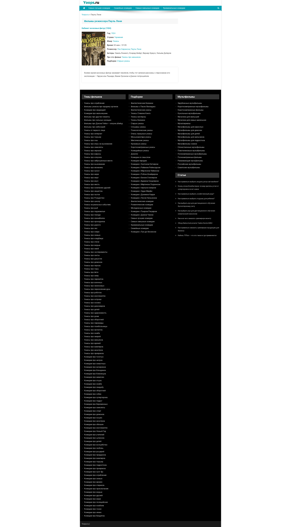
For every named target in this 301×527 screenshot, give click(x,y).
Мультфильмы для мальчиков (191, 137)
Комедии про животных (94, 363)
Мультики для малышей (188, 117)
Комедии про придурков (95, 455)
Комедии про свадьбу (94, 387)
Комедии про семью (93, 478)
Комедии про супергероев (96, 397)
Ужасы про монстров (93, 350)
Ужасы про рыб (91, 208)
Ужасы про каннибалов (94, 218)
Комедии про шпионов (94, 438)
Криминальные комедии (174, 8)
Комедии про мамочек (94, 377)
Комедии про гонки (92, 509)
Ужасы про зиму (91, 276)
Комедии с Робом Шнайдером (144, 174)
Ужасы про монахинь (93, 167)
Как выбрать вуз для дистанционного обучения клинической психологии (196, 212)
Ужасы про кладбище (93, 238)
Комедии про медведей (94, 110)
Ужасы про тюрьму (92, 137)
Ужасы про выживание (94, 164)
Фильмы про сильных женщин (97, 120)
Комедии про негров (93, 360)
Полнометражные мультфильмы (192, 154)
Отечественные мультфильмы (191, 147)
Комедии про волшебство (95, 445)
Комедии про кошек (93, 418)
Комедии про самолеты (94, 407)
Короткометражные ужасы (143, 147)
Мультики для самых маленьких (192, 120)
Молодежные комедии (141, 208)
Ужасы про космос (92, 303)
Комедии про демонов (94, 414)
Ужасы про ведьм (92, 245)
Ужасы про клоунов (93, 157)
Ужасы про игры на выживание (98, 144)
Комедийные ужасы (140, 150)
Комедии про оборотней (95, 390)
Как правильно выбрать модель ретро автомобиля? (198, 182)
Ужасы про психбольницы (95, 326)
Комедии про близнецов (95, 374)
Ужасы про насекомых (94, 286)
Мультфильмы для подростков (191, 140)
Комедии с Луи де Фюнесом (143, 232)
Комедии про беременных (96, 404)
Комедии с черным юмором (143, 188)
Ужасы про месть (92, 184)
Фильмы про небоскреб (94, 127)
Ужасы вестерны (138, 117)
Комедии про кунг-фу (93, 472)
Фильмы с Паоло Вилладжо (143, 106)
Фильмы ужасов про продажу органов (101, 106)
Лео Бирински (123, 49)
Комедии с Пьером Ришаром (144, 211)
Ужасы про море (91, 174)
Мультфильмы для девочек (190, 130)
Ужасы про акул (91, 181)
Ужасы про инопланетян (94, 296)
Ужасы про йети (91, 272)
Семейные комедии (123, 8)
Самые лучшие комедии (99, 8)
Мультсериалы (184, 123)
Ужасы (116, 41)
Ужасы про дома (91, 316)
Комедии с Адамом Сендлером (145, 181)
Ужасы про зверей (92, 336)
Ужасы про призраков (94, 353)
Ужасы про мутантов (93, 330)
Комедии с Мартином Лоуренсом (145, 184)
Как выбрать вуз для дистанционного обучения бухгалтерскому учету (196, 204)
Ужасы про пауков (92, 265)
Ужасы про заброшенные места (98, 161)
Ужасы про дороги (92, 225)
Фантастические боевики (142, 103)
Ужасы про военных (93, 282)
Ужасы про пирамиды (94, 323)
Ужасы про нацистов (93, 191)
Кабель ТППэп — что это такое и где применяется (197, 235)
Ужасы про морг (91, 177)
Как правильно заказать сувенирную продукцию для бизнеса (198, 229)
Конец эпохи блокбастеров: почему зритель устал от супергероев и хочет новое (198, 187)
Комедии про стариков (94, 485)
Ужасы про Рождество (94, 198)
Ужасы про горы (91, 269)
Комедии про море (92, 499)
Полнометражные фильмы (190, 157)
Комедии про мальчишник (96, 113)
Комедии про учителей (94, 435)
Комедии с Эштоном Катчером (144, 164)
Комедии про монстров (94, 421)
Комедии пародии (139, 161)
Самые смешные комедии (147, 8)
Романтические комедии (142, 204)
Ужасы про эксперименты (95, 252)
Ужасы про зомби (92, 333)
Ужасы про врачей (92, 343)
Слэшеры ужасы (138, 127)
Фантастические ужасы (141, 110)
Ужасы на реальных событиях (97, 204)
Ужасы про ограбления (94, 103)
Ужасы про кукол (91, 171)
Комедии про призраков (95, 468)
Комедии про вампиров (94, 458)
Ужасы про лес (90, 228)
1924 (113, 33)
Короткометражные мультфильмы (193, 106)
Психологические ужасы (142, 130)
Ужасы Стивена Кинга (140, 113)
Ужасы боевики (138, 120)
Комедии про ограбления (95, 475)
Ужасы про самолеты (93, 147)
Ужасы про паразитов (93, 279)
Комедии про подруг (93, 401)
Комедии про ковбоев (94, 505)
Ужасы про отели (91, 242)
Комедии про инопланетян (95, 428)
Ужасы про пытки (92, 194)
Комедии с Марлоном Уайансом (145, 171)
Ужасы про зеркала (92, 150)
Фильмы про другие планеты (97, 117)
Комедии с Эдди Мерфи (141, 191)
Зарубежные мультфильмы (190, 103)
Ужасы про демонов (93, 262)
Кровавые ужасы (139, 144)
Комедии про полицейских (96, 502)
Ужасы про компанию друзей (97, 188)
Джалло (134, 154)
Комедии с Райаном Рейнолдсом (145, 167)
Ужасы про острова (92, 299)
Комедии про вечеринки (95, 367)
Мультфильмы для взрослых (190, 127)
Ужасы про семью (92, 235)
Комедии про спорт (92, 411)
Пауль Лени (136, 49)
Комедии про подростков (95, 465)
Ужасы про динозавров (94, 306)
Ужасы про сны (91, 140)
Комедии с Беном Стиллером (144, 177)
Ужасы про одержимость (95, 313)
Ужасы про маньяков (131, 57)
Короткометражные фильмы (191, 110)
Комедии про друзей (93, 495)
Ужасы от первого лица (94, 130)
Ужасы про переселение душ (97, 289)
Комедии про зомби (93, 384)
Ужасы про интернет (93, 134)
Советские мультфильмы (189, 167)
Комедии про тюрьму (93, 462)
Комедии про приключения (96, 489)
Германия (118, 37)
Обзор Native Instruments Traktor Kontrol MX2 (195, 223)
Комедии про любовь (93, 448)
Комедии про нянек (92, 512)
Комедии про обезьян (93, 424)
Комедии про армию (93, 482)
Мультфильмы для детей (189, 134)
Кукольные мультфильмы (189, 113)
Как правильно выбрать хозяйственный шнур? (196, 194)
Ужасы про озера (91, 232)
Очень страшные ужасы (141, 134)
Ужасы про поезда (92, 215)
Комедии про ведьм (93, 492)
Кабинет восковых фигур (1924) (96, 28)
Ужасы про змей (91, 249)
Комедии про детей (92, 441)
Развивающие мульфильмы (190, 161)
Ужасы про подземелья (94, 211)
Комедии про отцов (93, 380)
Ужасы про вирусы (92, 154)
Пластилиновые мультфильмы (191, 150)
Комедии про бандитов (94, 516)
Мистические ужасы (140, 140)
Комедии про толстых (93, 357)
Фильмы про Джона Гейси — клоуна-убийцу (103, 123)
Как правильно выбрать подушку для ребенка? (196, 199)
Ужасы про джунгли (93, 259)
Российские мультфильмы (189, 164)
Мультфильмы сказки (187, 144)
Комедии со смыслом (140, 157)
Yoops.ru (85, 15)
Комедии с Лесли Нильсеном (144, 198)
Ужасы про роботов (93, 292)
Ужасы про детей (91, 309)
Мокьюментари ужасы (141, 137)
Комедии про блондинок (95, 370)
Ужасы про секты (92, 255)
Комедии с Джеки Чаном (142, 215)
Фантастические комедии (142, 201)
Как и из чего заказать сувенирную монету (194, 218)
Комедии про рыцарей (94, 451)
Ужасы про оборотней (94, 319)
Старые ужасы (123, 61)
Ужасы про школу (92, 201)
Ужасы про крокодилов (94, 221)
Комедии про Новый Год (95, 431)
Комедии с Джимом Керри (143, 194)
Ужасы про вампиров (93, 347)
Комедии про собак (92, 394)
